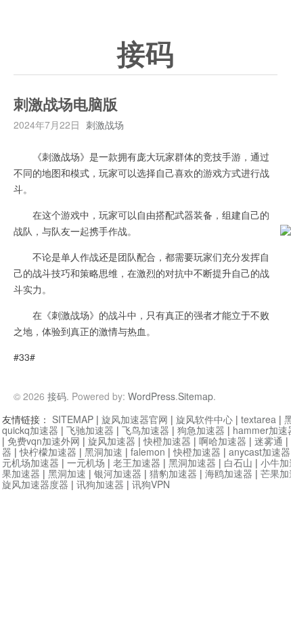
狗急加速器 (201, 430)
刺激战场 (105, 124)
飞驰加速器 (90, 430)
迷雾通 (268, 441)
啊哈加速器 (222, 441)
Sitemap (195, 396)
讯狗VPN (151, 484)
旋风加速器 (111, 441)
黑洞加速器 (192, 462)
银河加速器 (117, 473)
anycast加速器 (259, 451)
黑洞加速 (103, 451)
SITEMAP (72, 419)
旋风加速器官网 (135, 419)
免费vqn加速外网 (43, 441)
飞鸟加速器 (145, 430)
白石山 (238, 462)
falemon (148, 451)
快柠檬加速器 (48, 451)
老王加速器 (136, 462)
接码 (145, 54)
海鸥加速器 (228, 473)
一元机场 (86, 462)
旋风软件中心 (204, 419)
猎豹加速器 (173, 473)
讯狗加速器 (100, 484)
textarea (258, 419)
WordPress (151, 396)
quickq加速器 (30, 430)
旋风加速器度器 (35, 484)
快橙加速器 (167, 441)
